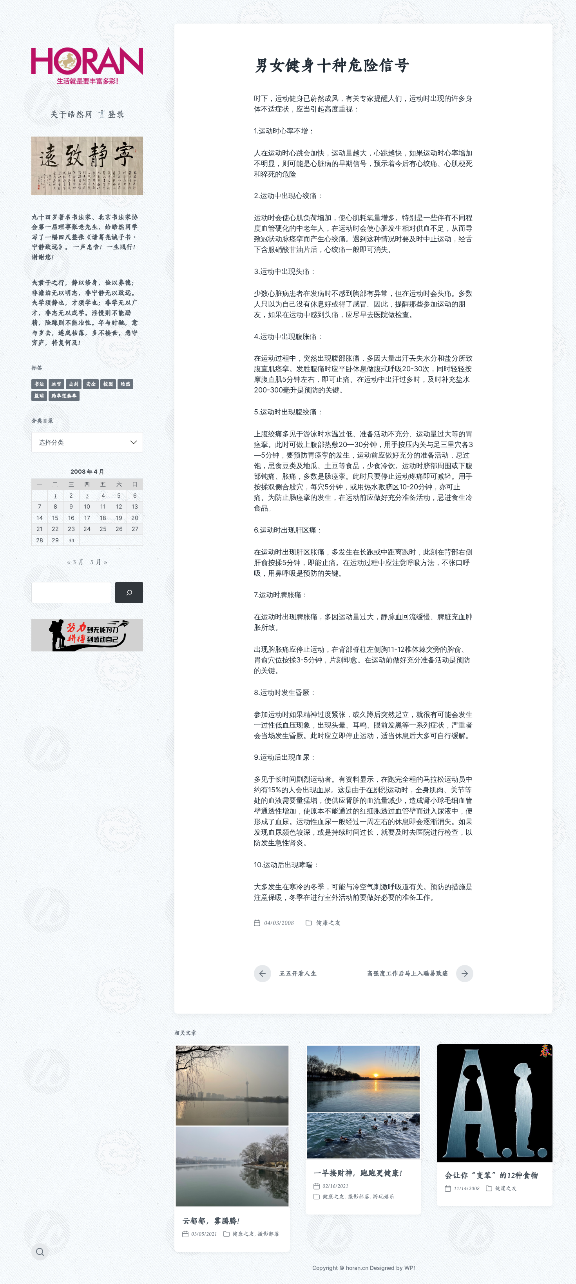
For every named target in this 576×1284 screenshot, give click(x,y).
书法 (39, 384)
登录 (116, 114)
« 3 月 (75, 562)
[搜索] (129, 592)
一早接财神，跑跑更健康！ (360, 1173)
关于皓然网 (71, 114)
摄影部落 (268, 1233)
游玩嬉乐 (384, 1196)
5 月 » (99, 562)
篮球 (39, 395)
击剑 (74, 384)
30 (71, 540)
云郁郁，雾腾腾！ (213, 1221)
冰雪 (56, 384)
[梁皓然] (87, 65)
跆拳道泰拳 (64, 395)
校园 (108, 384)
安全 (91, 384)
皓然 (125, 384)
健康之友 (328, 923)
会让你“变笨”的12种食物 (491, 1175)
